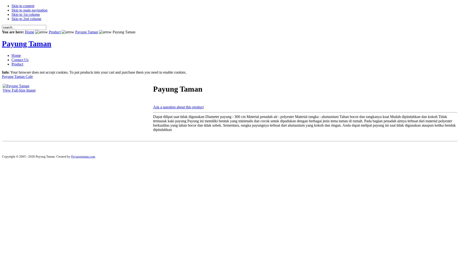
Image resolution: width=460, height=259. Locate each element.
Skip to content (23, 6)
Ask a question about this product (178, 107)
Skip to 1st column (26, 14)
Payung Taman (86, 32)
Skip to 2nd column (26, 19)
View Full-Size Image (19, 90)
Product (55, 32)
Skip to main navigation (29, 10)
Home (29, 32)
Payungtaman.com (83, 156)
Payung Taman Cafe (17, 77)
